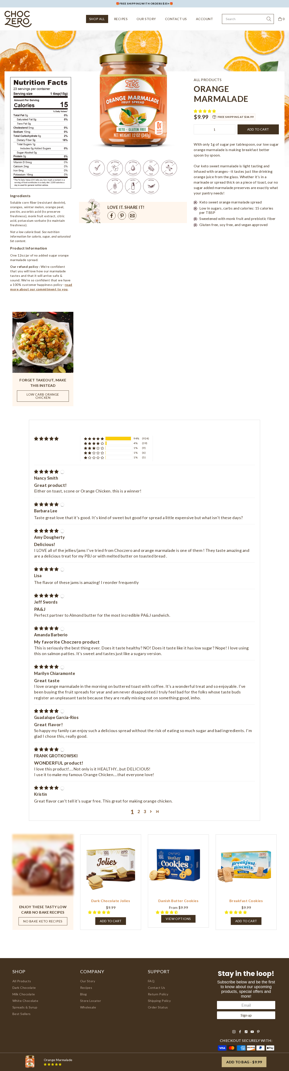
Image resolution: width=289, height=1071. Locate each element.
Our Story (146, 19)
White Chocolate (25, 1001)
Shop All (97, 19)
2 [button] (139, 811)
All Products (21, 981)
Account (204, 19)
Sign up (246, 1015)
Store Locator (90, 1001)
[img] (46, 471)
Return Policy (158, 994)
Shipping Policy (159, 1001)
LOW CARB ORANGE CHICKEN (43, 395)
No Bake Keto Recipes (43, 921)
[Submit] (269, 19)
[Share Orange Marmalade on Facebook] (111, 216)
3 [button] (145, 811)
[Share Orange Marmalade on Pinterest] (122, 216)
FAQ (151, 981)
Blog (83, 994)
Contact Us (176, 19)
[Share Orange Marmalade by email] (132, 216)
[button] (205, 111)
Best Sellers (21, 1014)
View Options (178, 919)
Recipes (121, 19)
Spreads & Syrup (24, 1007)
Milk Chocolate (23, 994)
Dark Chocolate (24, 987)
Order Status (158, 1007)
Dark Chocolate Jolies (110, 900)
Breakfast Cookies (246, 900)
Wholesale (88, 1007)
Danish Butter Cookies (178, 900)
